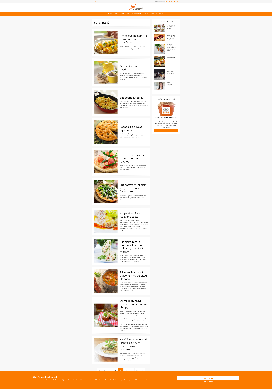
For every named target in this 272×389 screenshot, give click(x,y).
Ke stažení (146, 13)
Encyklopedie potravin (157, 13)
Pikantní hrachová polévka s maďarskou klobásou (133, 276)
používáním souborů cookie (140, 380)
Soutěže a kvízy (136, 13)
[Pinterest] (177, 1)
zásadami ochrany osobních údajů (121, 380)
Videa (128, 13)
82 (127, 371)
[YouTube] (174, 1)
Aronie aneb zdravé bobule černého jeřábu (170, 71)
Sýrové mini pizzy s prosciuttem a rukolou (132, 158)
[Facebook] (169, 1)
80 (115, 371)
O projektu (95, 1)
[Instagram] (171, 1)
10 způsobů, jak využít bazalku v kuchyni (171, 26)
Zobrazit (166, 130)
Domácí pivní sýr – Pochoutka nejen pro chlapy (133, 304)
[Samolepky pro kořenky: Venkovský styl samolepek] (166, 108)
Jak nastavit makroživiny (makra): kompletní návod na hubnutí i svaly (171, 47)
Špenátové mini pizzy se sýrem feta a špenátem (133, 188)
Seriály (123, 13)
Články (117, 13)
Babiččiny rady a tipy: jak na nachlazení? (171, 84)
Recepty (110, 13)
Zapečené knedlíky (132, 97)
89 (137, 371)
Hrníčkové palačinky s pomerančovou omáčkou (133, 39)
